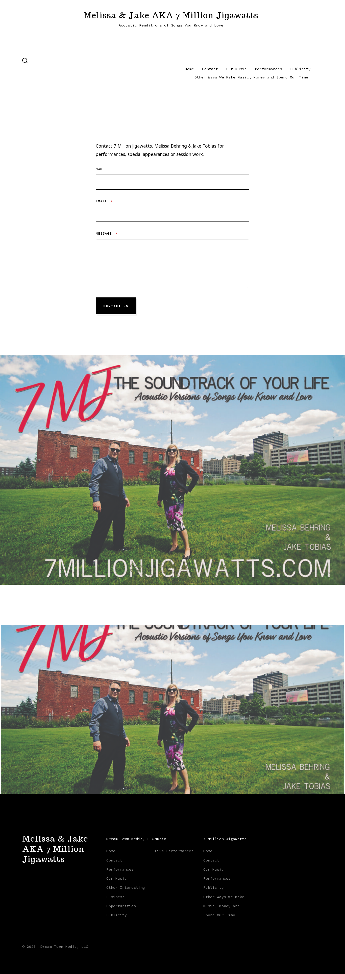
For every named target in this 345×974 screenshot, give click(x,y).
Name (100, 169)
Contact (210, 69)
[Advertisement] (104, 72)
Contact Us (116, 306)
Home (189, 69)
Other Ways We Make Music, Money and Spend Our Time (251, 77)
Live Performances (174, 851)
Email (104, 201)
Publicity (300, 69)
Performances (268, 69)
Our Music (236, 69)
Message (106, 233)
